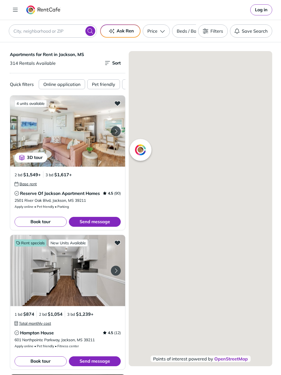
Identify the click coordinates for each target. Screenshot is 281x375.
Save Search (255, 31)
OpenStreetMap (231, 359)
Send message (95, 221)
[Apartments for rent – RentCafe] (43, 9)
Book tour (40, 221)
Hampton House (37, 332)
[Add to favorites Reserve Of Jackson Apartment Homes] (117, 103)
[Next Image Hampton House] (116, 271)
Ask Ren (125, 30)
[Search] (90, 31)
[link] (261, 9)
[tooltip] (26, 184)
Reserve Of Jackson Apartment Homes (60, 193)
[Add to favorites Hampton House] (117, 243)
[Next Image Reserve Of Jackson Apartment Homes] (116, 131)
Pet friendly (103, 84)
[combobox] (53, 31)
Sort (116, 63)
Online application (61, 84)
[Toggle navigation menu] (15, 9)
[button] (67, 131)
